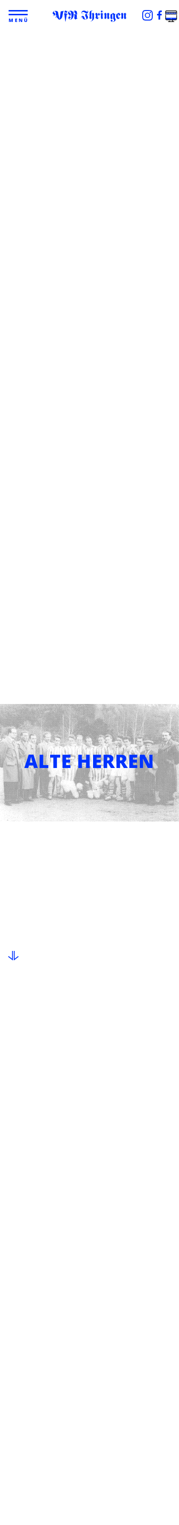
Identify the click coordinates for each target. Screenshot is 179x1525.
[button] (20, 13)
